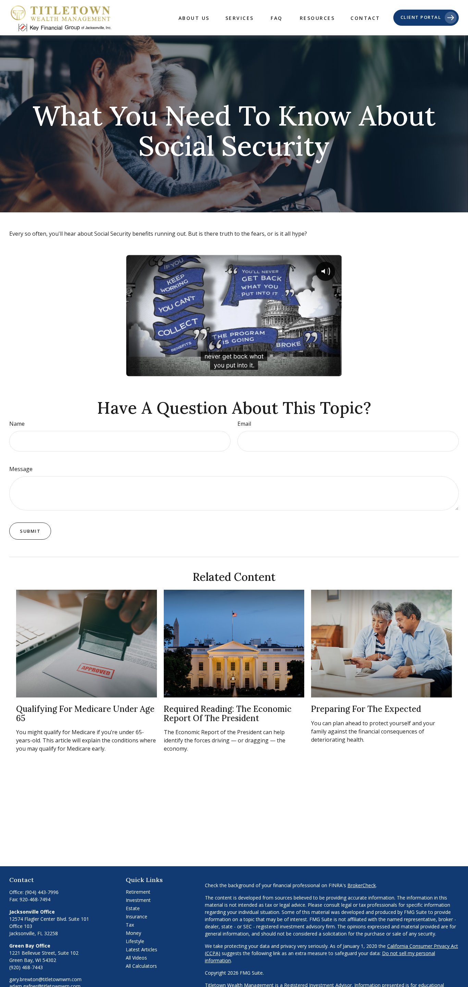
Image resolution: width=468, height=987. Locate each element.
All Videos (136, 957)
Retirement (138, 892)
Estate (133, 908)
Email (244, 423)
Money (133, 933)
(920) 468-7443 (26, 967)
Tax (130, 924)
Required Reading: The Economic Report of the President (228, 713)
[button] (194, 17)
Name (17, 423)
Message (21, 469)
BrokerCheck (361, 885)
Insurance (136, 916)
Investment (138, 900)
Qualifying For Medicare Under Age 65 (85, 713)
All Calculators (141, 966)
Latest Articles (141, 949)
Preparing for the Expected (366, 709)
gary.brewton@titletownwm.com (45, 979)
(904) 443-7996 (42, 892)
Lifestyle (135, 941)
